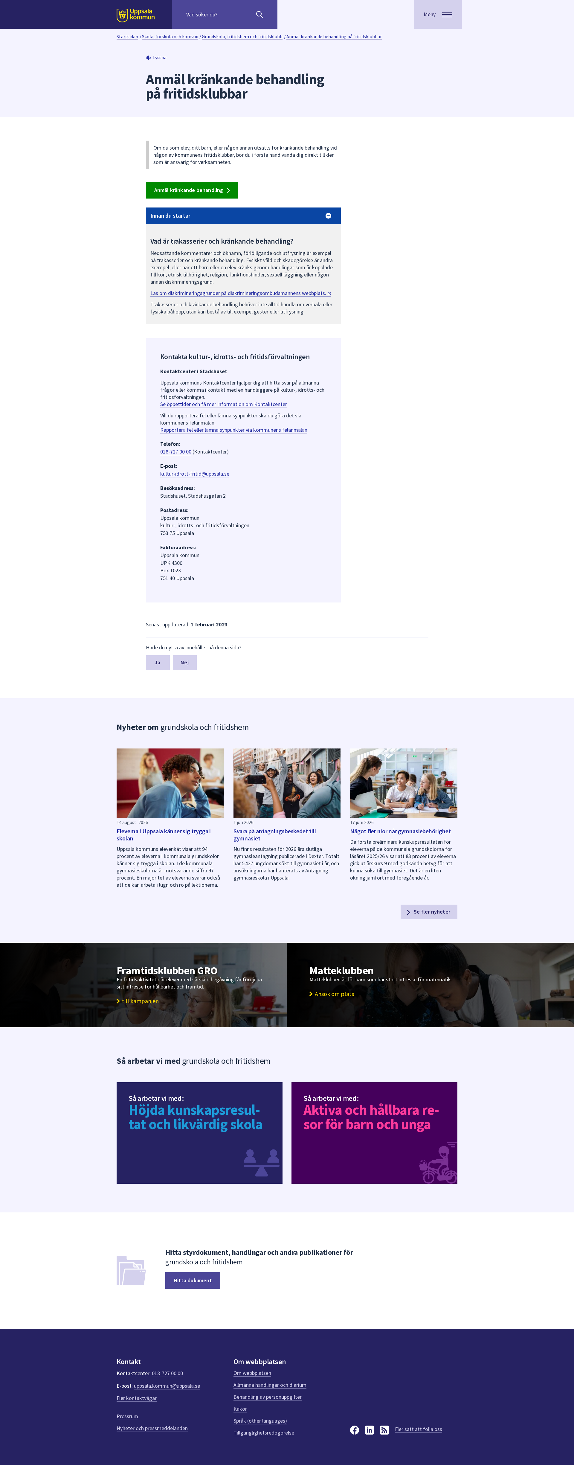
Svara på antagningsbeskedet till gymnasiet (274, 834)
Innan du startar (170, 215)
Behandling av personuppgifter (267, 1396)
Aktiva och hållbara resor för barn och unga (371, 1117)
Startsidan (127, 36)
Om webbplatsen (252, 1372)
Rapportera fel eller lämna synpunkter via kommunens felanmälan (233, 429)
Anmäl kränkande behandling (189, 190)
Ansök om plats (334, 993)
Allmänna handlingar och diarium (269, 1384)
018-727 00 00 (175, 451)
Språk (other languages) (260, 1420)
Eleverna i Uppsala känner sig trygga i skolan (164, 834)
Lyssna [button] (160, 57)
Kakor (240, 1408)
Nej (185, 662)
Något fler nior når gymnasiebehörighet (400, 831)
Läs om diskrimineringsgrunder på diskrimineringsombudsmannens (238, 293)
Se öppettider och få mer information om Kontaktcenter (223, 404)
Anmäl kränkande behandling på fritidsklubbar (334, 36)
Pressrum (127, 1416)
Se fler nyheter (431, 911)
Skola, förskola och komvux (170, 36)
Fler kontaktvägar (137, 1398)
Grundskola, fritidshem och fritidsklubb (242, 36)
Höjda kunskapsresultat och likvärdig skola (195, 1117)
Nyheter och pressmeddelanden (152, 1428)
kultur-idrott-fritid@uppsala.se (194, 473)
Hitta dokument (193, 1280)
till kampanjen (140, 1001)
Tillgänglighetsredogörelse (263, 1432)
